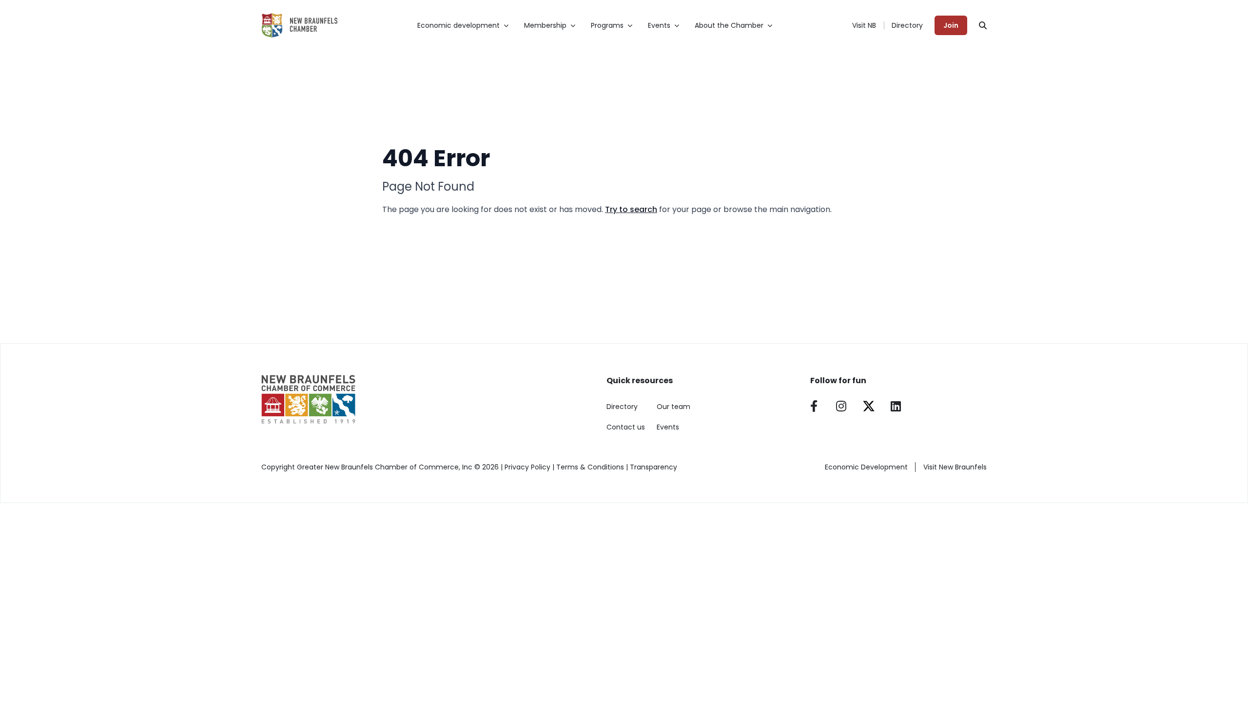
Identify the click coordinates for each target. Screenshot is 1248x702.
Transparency (653, 467)
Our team (673, 406)
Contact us (625, 427)
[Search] (983, 25)
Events (668, 427)
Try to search (631, 209)
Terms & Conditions (590, 467)
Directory (907, 25)
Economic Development (866, 467)
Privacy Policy (527, 467)
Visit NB (864, 25)
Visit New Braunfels (955, 467)
